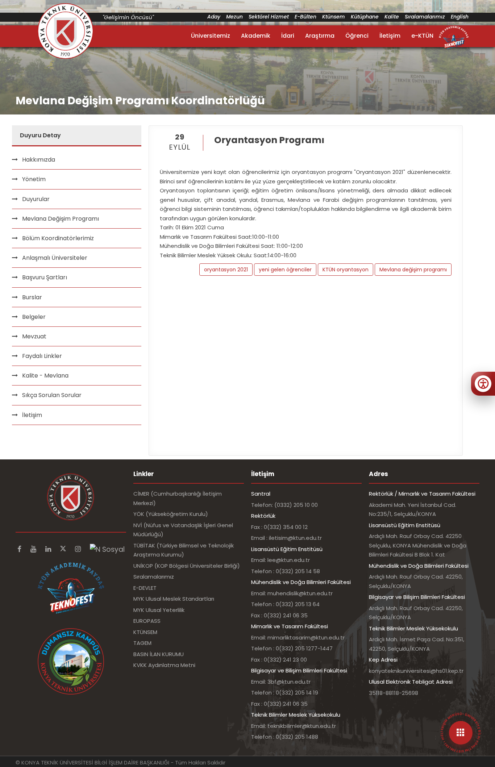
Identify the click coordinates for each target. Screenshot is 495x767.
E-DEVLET (145, 588)
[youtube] (34, 549)
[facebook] (20, 549)
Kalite (391, 16)
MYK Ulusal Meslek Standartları (173, 599)
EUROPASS (147, 621)
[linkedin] (49, 549)
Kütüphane (365, 16)
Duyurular (36, 199)
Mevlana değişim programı (413, 269)
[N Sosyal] (107, 549)
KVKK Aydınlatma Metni (164, 665)
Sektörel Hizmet (269, 16)
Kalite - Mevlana (45, 375)
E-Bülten (305, 16)
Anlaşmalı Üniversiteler (54, 258)
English (460, 16)
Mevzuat (34, 336)
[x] (64, 549)
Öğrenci (357, 36)
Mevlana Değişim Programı (60, 218)
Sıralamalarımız (425, 16)
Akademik (255, 36)
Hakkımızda (38, 159)
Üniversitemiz (210, 36)
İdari (287, 36)
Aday (213, 16)
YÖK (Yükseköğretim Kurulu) (170, 514)
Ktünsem (333, 16)
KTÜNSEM (145, 632)
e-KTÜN (422, 36)
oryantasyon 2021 (226, 269)
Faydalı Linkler (42, 356)
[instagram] (79, 549)
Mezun (234, 16)
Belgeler (34, 317)
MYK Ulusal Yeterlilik (158, 610)
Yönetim (34, 179)
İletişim (389, 36)
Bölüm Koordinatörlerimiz (58, 238)
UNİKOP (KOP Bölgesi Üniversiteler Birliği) (186, 566)
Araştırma (319, 36)
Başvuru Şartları (44, 277)
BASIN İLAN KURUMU (158, 654)
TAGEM (142, 643)
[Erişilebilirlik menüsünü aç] (483, 384)
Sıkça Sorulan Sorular (52, 395)
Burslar (32, 297)
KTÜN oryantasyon (346, 269)
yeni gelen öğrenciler (285, 269)
